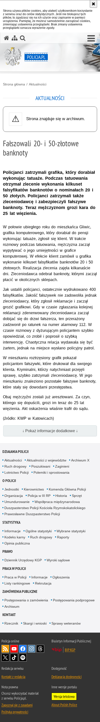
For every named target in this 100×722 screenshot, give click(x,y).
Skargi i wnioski (35, 623)
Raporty (63, 537)
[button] (91, 38)
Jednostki (11, 489)
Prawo (7, 551)
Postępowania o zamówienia (26, 600)
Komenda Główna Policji (67, 489)
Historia (61, 496)
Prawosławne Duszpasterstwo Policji (32, 514)
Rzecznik (11, 623)
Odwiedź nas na (14, 649)
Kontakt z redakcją (13, 676)
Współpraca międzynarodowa (57, 502)
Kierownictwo (34, 489)
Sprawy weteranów (66, 623)
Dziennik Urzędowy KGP (23, 560)
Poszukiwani (40, 466)
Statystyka (11, 522)
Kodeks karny (14, 537)
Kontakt (9, 614)
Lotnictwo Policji (16, 472)
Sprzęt (77, 496)
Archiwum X (80, 460)
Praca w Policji (14, 568)
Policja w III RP (39, 496)
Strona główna (14, 84)
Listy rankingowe (17, 583)
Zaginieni (62, 466)
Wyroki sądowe (58, 560)
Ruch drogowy (15, 466)
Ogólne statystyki (38, 531)
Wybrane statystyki (71, 531)
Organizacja (13, 496)
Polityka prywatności (14, 711)
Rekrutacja (43, 583)
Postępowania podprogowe (74, 600)
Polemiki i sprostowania (51, 472)
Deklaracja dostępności (66, 676)
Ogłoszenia (61, 577)
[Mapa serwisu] (14, 38)
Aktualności (37, 84)
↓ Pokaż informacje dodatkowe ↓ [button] (50, 431)
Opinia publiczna (17, 543)
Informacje (12, 531)
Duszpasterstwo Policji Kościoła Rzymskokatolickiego (44, 508)
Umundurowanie (17, 502)
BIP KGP (70, 649)
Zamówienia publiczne (19, 591)
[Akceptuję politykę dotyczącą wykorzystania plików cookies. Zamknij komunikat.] (93, 4)
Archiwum (11, 606)
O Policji (9, 480)
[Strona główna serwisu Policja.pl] (6, 38)
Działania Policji (15, 451)
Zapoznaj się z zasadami (17, 704)
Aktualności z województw (46, 460)
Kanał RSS (5, 649)
